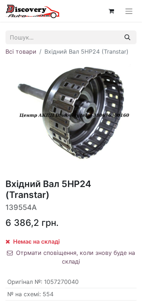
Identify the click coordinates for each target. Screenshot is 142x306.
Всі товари (20, 51)
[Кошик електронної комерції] (111, 11)
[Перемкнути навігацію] (129, 11)
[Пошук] (127, 37)
